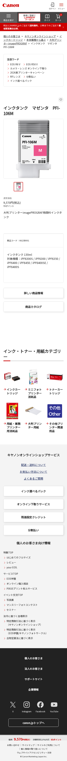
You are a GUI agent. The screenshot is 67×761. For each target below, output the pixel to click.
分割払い (31, 76)
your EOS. (12, 567)
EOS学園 (11, 578)
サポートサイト (34, 679)
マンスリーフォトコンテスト (22, 604)
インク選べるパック (21, 80)
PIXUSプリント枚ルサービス (22, 588)
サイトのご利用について (48, 745)
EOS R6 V (15, 64)
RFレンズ (15, 76)
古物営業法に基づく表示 (20, 638)
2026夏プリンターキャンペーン (27, 72)
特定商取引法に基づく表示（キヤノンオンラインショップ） (24, 622)
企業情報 (33, 689)
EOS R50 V (32, 64)
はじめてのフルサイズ (19, 557)
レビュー (11, 562)
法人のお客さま (34, 668)
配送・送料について (33, 465)
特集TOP (8, 552)
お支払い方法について (33, 472)
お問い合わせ (13, 745)
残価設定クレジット (33, 517)
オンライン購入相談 (17, 583)
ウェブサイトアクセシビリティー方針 (34, 752)
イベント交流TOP (13, 595)
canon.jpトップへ (33, 723)
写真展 (10, 600)
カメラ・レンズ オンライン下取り (28, 68)
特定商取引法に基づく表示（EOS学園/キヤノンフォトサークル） (27, 631)
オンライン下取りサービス (33, 504)
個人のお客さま (11, 36)
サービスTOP (10, 573)
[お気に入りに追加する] (61, 99)
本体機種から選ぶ (36, 40)
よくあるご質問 (33, 478)
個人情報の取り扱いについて (34, 748)
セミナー (11, 609)
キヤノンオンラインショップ (40, 36)
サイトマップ (28, 745)
